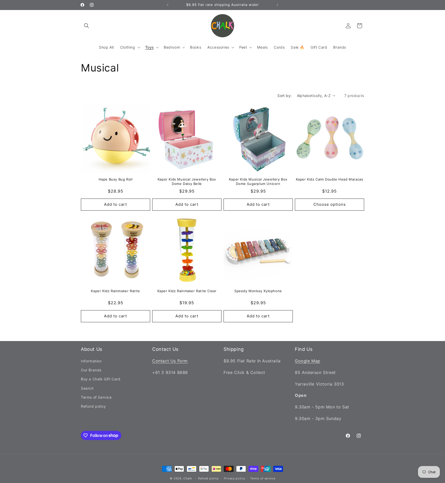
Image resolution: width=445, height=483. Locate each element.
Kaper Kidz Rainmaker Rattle (115, 291)
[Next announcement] (277, 5)
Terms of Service (96, 397)
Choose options (329, 204)
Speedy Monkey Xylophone (258, 291)
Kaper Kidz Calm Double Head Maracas (329, 179)
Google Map (307, 361)
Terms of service (262, 478)
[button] (86, 25)
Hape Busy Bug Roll (116, 179)
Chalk (187, 478)
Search (87, 388)
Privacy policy (234, 478)
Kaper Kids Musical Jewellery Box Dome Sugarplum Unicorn (258, 181)
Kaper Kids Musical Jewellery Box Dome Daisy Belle (187, 181)
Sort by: (284, 95)
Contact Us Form (170, 361)
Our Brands (91, 370)
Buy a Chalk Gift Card (101, 379)
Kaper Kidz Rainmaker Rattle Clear (187, 291)
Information (91, 361)
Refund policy (93, 406)
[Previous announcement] (167, 5)
